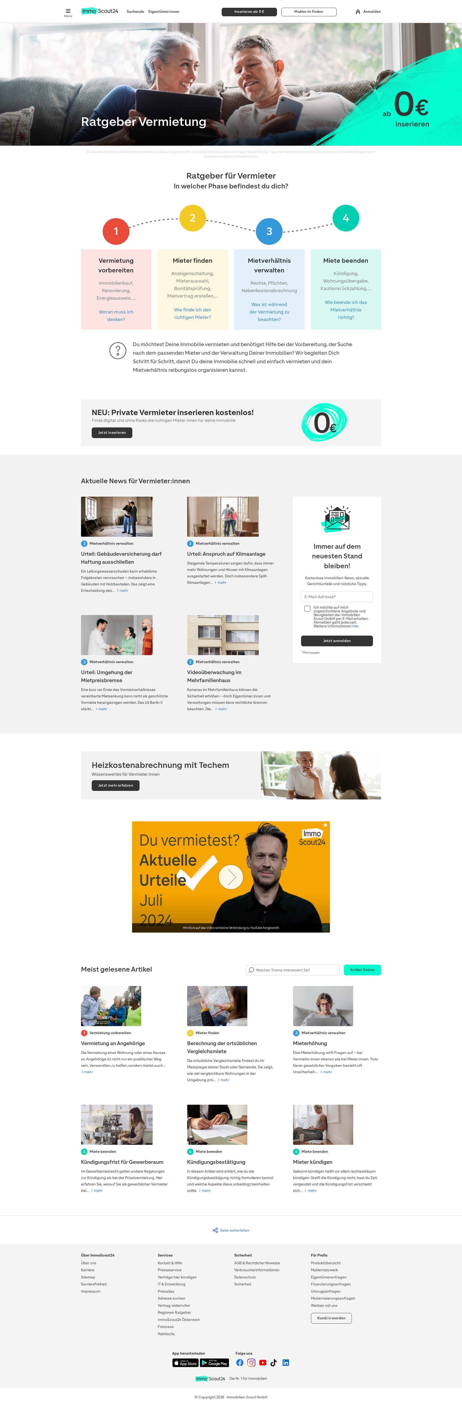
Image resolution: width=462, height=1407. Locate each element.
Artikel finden (362, 970)
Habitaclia (166, 1334)
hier (355, 626)
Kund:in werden (331, 1318)
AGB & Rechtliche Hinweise (257, 1263)
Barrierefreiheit (94, 1284)
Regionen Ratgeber (174, 1312)
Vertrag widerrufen (174, 1305)
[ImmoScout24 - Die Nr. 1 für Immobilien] (210, 1379)
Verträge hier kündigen (177, 1277)
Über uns (88, 1263)
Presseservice (170, 1270)
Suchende (135, 11)
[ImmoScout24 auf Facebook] (240, 1365)
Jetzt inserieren (112, 432)
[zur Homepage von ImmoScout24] (99, 13)
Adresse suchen (171, 1298)
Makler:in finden (308, 11)
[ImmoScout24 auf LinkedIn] (286, 1365)
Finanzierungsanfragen (331, 1284)
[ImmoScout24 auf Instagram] (251, 1365)
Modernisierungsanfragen (333, 1298)
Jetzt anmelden (337, 641)
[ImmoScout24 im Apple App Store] (186, 1366)
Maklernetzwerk (324, 1270)
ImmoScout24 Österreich (179, 1319)
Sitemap (88, 1277)
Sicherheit (242, 1284)
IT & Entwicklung (172, 1284)
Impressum (90, 1291)
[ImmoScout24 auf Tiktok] (274, 1365)
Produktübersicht (326, 1263)
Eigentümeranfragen (328, 1277)
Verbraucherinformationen (256, 1270)
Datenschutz (245, 1277)
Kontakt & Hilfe (170, 1263)
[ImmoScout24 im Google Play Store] (214, 1366)
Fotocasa (166, 1326)
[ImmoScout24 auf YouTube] (263, 1365)
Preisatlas (166, 1291)
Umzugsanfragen (326, 1291)
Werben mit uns (324, 1305)
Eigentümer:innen (163, 11)
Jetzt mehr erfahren (115, 785)
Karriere (87, 1270)
